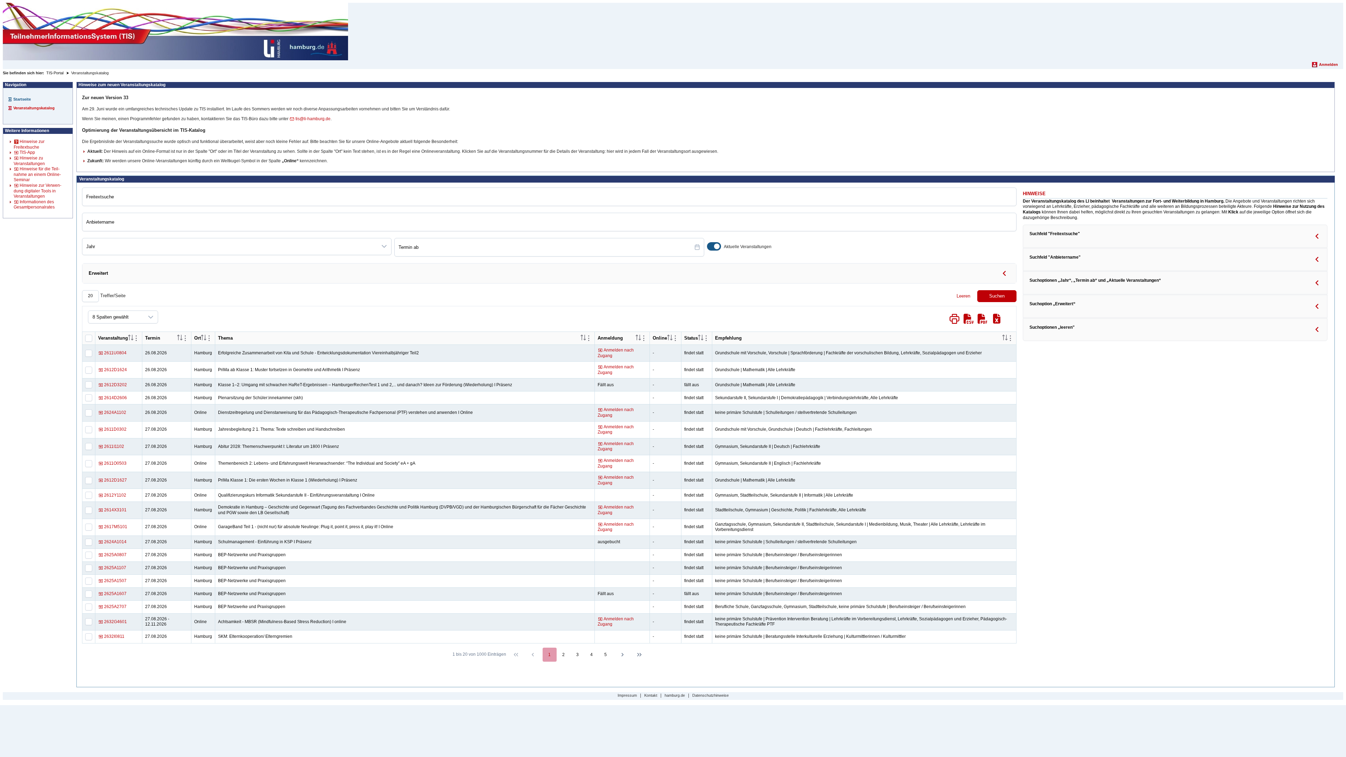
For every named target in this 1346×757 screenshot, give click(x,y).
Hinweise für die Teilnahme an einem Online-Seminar (37, 174)
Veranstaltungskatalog (34, 108)
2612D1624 (115, 369)
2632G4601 (115, 621)
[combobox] (229, 246)
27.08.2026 (156, 429)
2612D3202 (115, 384)
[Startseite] (175, 31)
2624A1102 (115, 412)
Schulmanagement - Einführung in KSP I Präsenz (265, 541)
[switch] (714, 246)
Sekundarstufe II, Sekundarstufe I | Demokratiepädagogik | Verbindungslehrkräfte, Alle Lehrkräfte (806, 397)
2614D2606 (115, 397)
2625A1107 (115, 567)
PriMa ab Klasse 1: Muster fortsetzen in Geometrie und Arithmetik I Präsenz (289, 369)
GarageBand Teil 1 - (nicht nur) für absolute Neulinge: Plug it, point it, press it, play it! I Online (305, 526)
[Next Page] (623, 655)
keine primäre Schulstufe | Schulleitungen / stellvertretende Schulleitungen (786, 412)
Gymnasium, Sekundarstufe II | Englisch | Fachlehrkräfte (768, 463)
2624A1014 (115, 541)
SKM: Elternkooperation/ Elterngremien (255, 636)
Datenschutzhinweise (710, 695)
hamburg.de (675, 695)
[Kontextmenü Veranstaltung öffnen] (136, 338)
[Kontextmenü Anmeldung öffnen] (644, 338)
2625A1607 (115, 593)
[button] (384, 246)
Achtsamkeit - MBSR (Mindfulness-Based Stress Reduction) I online (282, 621)
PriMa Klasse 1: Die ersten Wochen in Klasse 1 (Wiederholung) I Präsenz (287, 480)
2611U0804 (115, 352)
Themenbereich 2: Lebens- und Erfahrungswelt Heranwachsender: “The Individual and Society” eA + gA (316, 463)
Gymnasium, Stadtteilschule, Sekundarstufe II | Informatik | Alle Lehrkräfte (784, 495)
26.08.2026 (156, 352)
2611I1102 (114, 446)
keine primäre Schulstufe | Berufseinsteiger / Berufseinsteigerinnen (778, 554)
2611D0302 (115, 429)
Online (200, 412)
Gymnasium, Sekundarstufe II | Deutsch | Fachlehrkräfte (767, 446)
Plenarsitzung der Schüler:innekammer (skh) (260, 397)
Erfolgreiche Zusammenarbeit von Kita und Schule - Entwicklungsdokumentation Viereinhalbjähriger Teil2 (318, 352)
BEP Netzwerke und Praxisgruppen (251, 606)
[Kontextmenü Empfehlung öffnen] (1010, 338)
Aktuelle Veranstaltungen (747, 246)
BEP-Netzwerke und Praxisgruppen (252, 554)
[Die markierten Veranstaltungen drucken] (954, 319)
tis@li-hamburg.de (313, 118)
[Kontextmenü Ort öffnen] (209, 338)
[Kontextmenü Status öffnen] (706, 338)
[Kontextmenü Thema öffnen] (589, 338)
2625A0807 (115, 554)
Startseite (22, 99)
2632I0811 (114, 636)
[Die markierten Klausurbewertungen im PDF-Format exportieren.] (982, 319)
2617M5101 (115, 526)
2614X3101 (115, 509)
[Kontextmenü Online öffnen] (675, 338)
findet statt (693, 352)
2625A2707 (115, 606)
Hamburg (203, 352)
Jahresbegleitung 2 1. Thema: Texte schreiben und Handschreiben (281, 429)
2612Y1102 (115, 495)
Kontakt (650, 695)
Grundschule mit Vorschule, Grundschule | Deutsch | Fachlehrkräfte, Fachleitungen (793, 429)
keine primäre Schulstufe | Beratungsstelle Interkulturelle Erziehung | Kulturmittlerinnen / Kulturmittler (810, 636)
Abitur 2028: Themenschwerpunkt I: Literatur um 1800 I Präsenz (278, 446)
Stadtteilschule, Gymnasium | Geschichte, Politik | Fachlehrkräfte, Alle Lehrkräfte (790, 509)
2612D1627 (115, 480)
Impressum (627, 695)
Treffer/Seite (112, 295)
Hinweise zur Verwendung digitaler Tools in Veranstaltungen (37, 191)
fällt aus (691, 384)
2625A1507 (115, 580)
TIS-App (27, 152)
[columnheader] (131, 338)
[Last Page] (639, 655)
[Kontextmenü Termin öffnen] (185, 338)
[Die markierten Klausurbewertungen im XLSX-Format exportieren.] (996, 319)
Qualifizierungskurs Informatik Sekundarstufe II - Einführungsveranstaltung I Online (296, 495)
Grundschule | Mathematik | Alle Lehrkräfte (755, 369)
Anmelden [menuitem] (1328, 64)
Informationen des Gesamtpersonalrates (34, 204)
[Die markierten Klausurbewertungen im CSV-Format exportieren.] (968, 319)
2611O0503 (115, 463)
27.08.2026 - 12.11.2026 (157, 621)
